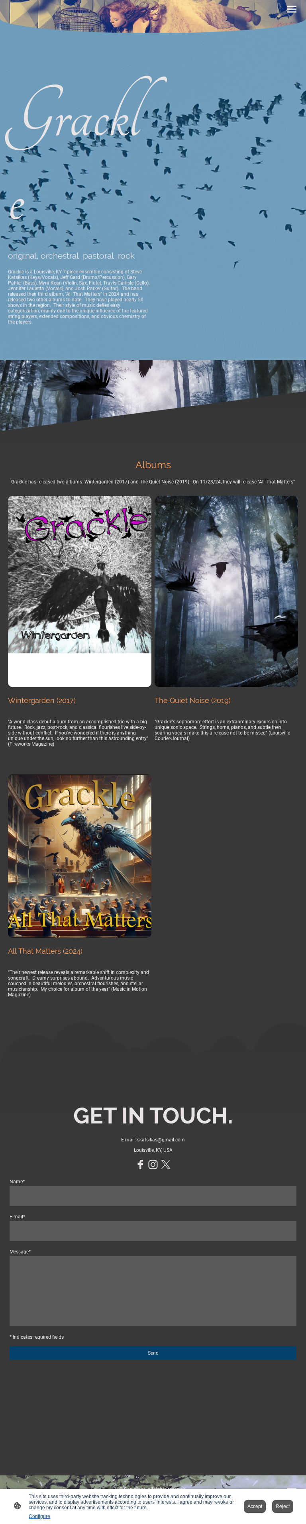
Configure (39, 1516)
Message (20, 1252)
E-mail (17, 1217)
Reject (283, 1506)
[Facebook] (140, 1164)
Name (17, 1181)
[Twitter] (166, 1164)
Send (153, 1353)
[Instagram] (153, 1164)
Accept (254, 1506)
